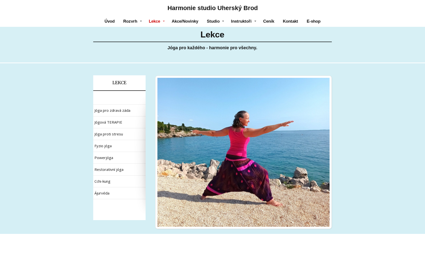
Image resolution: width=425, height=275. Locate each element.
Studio (213, 21)
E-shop (313, 21)
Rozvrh (130, 21)
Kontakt (290, 21)
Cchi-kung (102, 181)
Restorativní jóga (108, 169)
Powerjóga (103, 157)
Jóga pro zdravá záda (112, 110)
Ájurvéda (101, 193)
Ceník (268, 21)
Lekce (154, 21)
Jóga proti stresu (108, 133)
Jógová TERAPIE (108, 122)
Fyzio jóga (103, 145)
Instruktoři (241, 21)
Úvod (110, 21)
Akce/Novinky (185, 21)
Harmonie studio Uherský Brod (212, 8)
